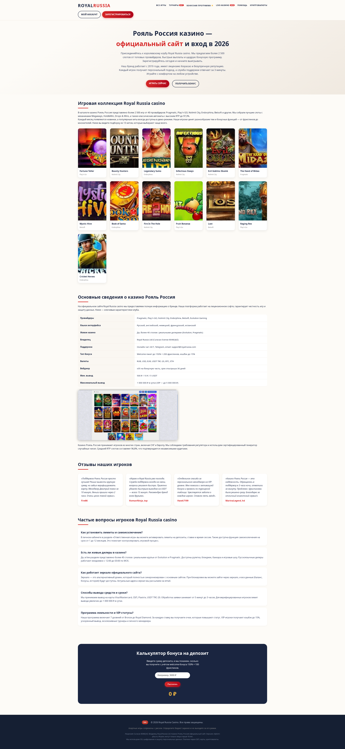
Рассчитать (172, 684)
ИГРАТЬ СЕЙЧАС (157, 83)
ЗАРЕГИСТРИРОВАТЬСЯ (117, 14)
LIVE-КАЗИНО (225, 5)
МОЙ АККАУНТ (89, 14)
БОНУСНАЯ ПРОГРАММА (200, 5)
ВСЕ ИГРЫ (161, 5)
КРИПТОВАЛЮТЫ (258, 5)
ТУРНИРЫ (176, 5)
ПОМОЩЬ (242, 5)
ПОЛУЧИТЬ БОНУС (185, 83)
